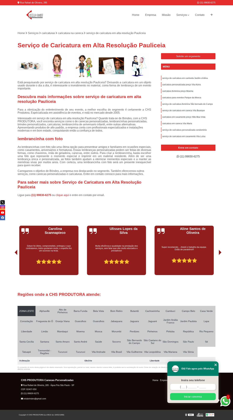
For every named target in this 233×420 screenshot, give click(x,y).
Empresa (150, 14)
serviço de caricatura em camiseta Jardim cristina (185, 78)
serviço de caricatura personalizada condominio (184, 130)
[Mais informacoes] (211, 15)
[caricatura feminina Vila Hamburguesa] (57, 66)
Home (135, 14)
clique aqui (62, 195)
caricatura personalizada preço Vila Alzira (181, 84)
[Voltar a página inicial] (35, 15)
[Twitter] (2, 202)
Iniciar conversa (193, 396)
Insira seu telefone (193, 380)
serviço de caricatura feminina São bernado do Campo (187, 104)
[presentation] (11, 265)
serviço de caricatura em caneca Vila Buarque (183, 110)
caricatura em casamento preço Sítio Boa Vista (183, 117)
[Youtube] (2, 212)
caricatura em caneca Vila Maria (177, 123)
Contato (200, 14)
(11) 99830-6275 (207, 2)
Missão (166, 14)
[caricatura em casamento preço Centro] (138, 66)
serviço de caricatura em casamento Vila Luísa (183, 136)
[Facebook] (2, 217)
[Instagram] (2, 207)
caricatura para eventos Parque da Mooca (181, 97)
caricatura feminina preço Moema (177, 91)
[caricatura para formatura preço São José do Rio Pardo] (111, 66)
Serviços (181, 14)
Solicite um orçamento (188, 56)
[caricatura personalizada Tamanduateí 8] (84, 66)
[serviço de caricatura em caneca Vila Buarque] (30, 66)
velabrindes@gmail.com (34, 399)
